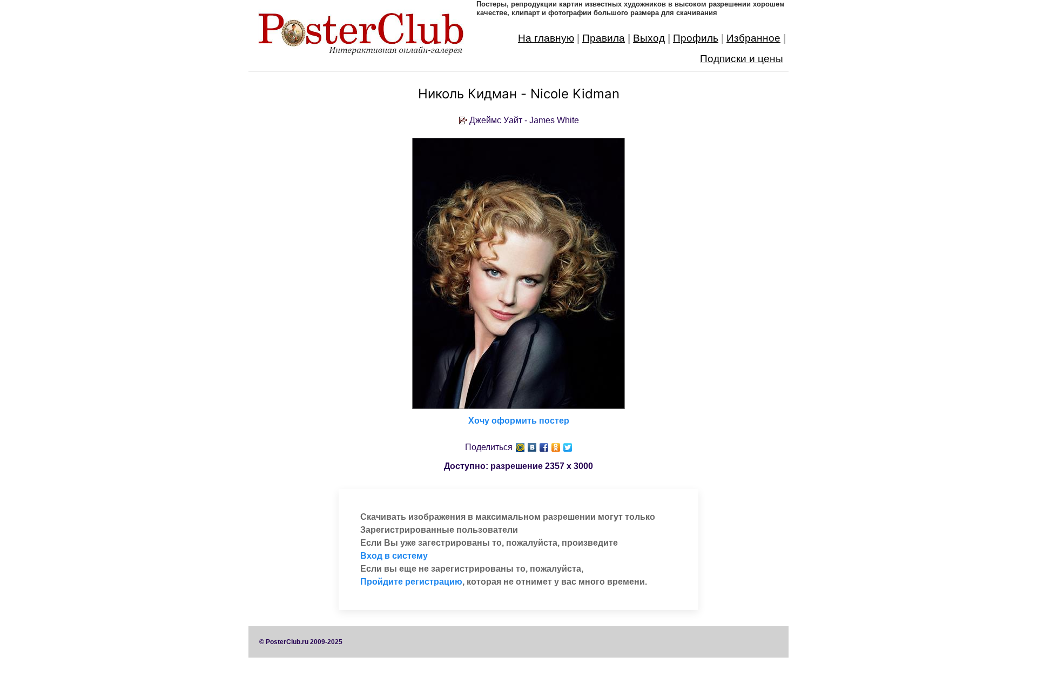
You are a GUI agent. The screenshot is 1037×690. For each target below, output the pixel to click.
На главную (546, 38)
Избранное (753, 38)
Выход (649, 38)
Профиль (695, 38)
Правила (603, 38)
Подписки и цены (741, 58)
